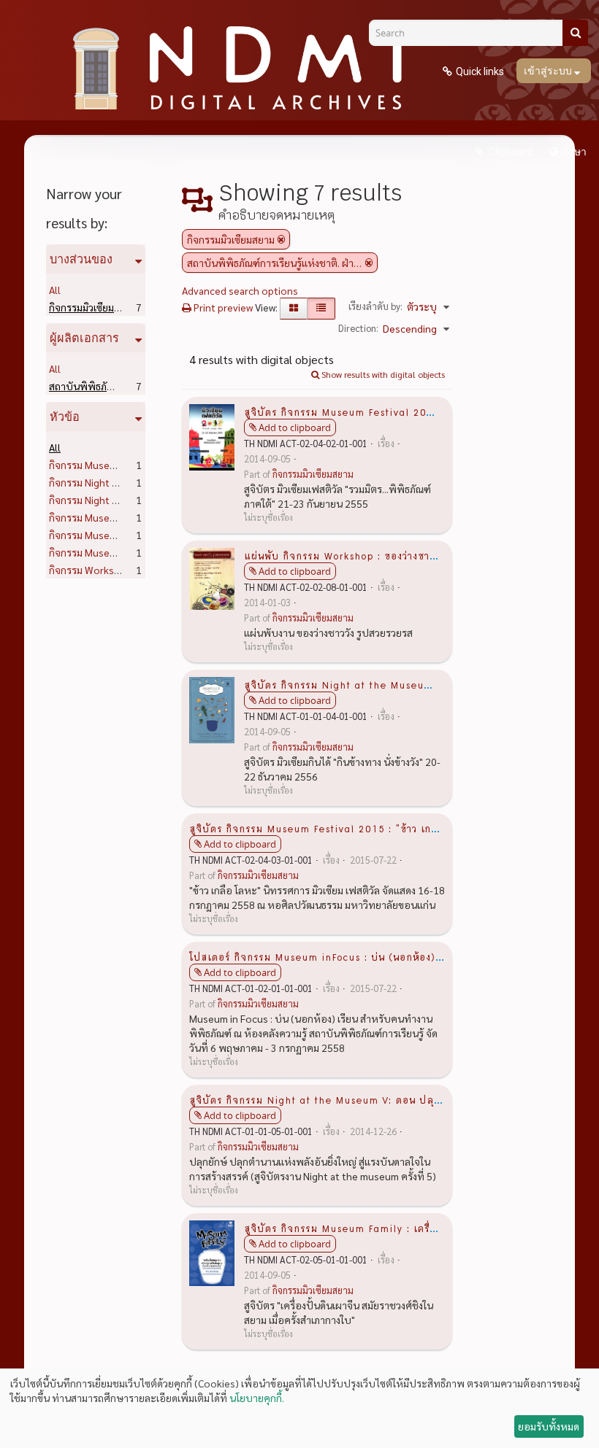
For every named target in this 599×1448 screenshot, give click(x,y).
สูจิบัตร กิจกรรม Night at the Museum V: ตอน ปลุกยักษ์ (325, 1099)
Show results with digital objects (382, 374)
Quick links (480, 71)
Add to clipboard (295, 427)
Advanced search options (240, 290)
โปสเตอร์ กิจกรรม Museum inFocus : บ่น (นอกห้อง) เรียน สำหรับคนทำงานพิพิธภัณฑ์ (386, 956)
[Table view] (321, 309)
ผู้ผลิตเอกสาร (84, 338)
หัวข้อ (65, 417)
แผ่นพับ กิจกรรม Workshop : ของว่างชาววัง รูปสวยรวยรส (376, 555)
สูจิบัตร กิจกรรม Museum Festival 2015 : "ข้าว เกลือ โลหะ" (333, 828)
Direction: (358, 328)
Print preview (222, 307)
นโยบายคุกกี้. (256, 1397)
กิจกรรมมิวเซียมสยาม (116, 307)
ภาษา (574, 152)
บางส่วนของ (81, 259)
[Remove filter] (281, 239)
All (55, 289)
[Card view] (294, 309)
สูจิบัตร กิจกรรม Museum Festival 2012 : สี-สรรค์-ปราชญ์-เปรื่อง (401, 411)
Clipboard (510, 152)
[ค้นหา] (575, 33)
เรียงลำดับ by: (375, 306)
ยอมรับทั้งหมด (548, 1426)
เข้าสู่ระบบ (549, 71)
